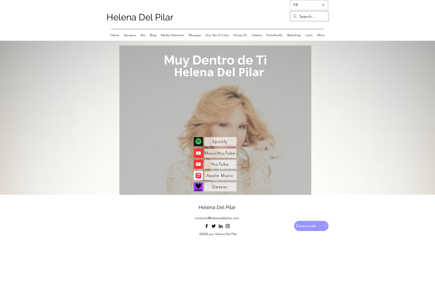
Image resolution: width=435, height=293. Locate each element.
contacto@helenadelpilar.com (217, 218)
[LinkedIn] (220, 226)
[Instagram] (227, 226)
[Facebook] (206, 226)
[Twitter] (213, 226)
